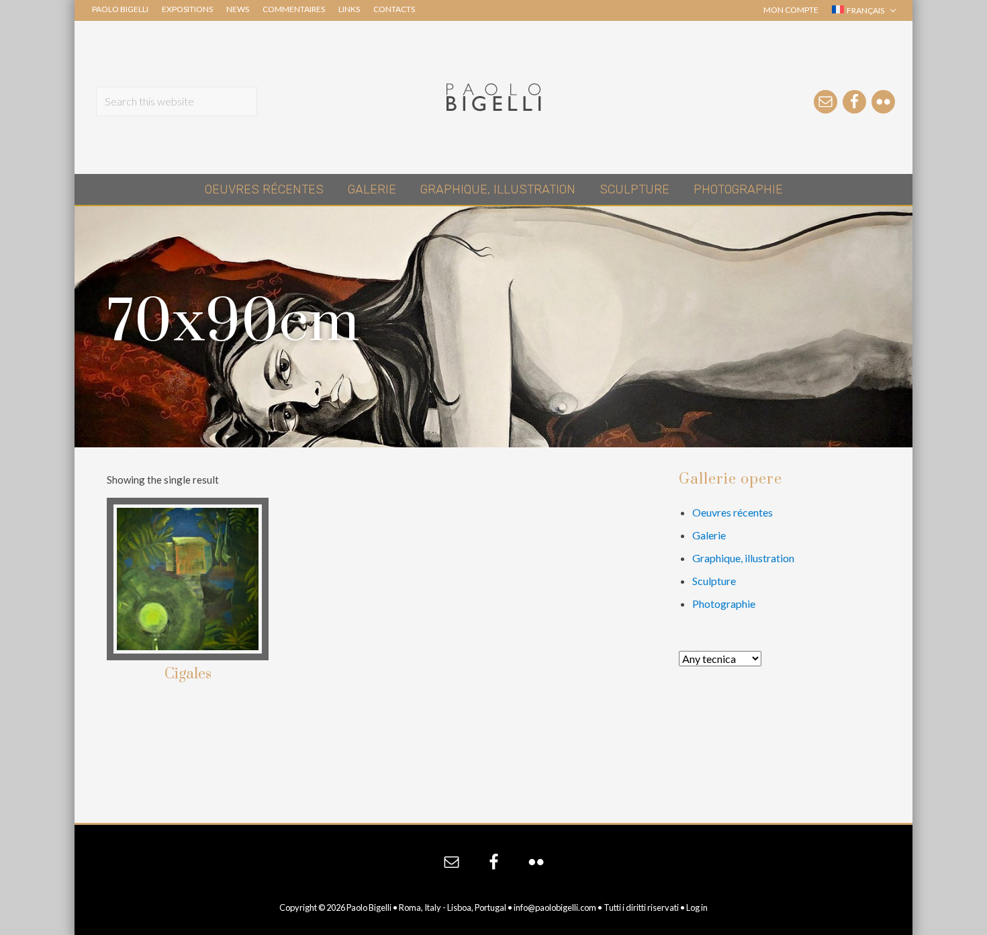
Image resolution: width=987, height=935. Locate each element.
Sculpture (714, 580)
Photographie (723, 603)
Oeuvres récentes (732, 512)
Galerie (709, 535)
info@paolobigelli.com (555, 907)
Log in (697, 907)
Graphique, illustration (743, 557)
